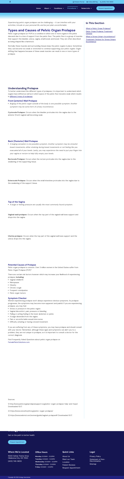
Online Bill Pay (93, 2)
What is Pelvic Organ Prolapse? (98, 28)
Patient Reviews (68, 465)
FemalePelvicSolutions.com (19, 342)
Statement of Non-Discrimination (97, 460)
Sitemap (93, 464)
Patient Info (85, 8)
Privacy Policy (95, 456)
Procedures (71, 8)
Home (38, 8)
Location (65, 462)
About (46, 8)
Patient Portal (79, 2)
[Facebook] (10, 2)
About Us (66, 457)
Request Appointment (106, 8)
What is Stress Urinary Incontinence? (100, 36)
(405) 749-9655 (107, 2)
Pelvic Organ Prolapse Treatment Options (99, 32)
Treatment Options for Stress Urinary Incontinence (101, 40)
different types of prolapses (21, 96)
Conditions (58, 8)
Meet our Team (68, 459)
